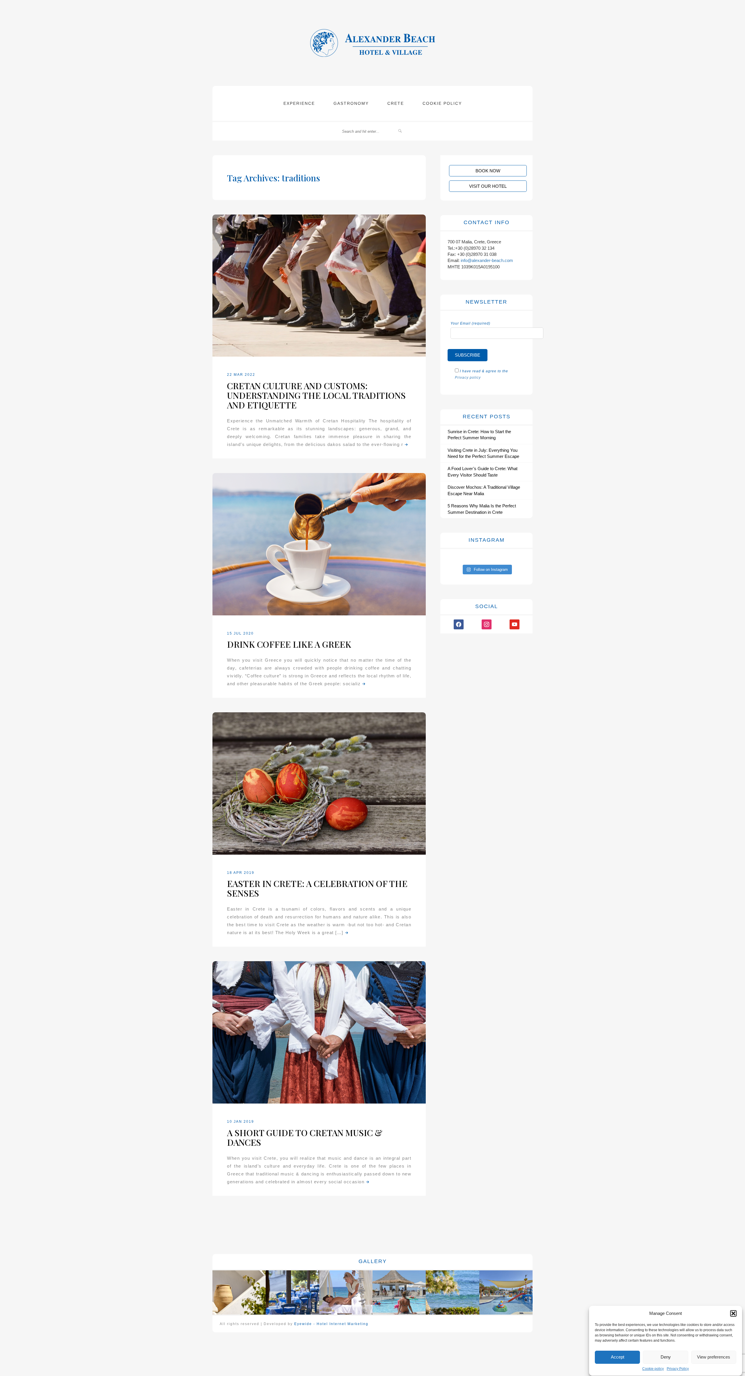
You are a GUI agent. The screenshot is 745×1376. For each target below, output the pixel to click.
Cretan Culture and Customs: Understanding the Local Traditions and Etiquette (316, 395)
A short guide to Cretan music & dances (304, 1137)
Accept (617, 1356)
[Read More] (405, 444)
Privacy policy (468, 378)
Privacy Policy (678, 1369)
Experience (299, 103)
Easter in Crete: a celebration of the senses (317, 888)
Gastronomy (351, 103)
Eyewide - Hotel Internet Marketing (331, 1324)
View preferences (713, 1356)
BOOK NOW (488, 170)
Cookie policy (653, 1369)
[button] (733, 1313)
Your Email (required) (470, 323)
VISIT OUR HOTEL (488, 186)
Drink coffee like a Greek (289, 644)
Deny (666, 1356)
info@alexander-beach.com (487, 260)
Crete (395, 103)
